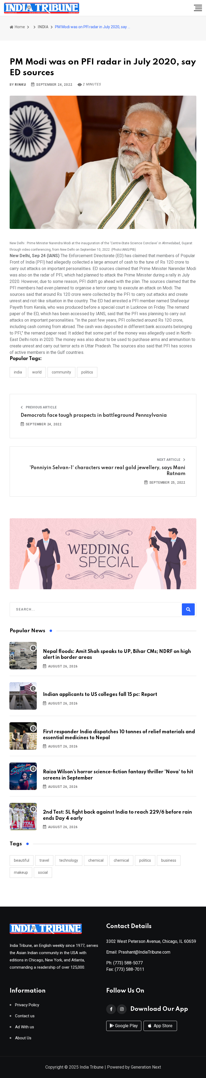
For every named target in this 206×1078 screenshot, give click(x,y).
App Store (162, 1025)
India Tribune (92, 1067)
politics (145, 860)
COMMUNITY (61, 372)
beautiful (21, 860)
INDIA (43, 27)
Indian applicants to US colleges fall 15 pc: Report (100, 694)
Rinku (20, 85)
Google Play (126, 1025)
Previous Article (41, 407)
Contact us (25, 1016)
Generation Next (146, 1067)
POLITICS (87, 372)
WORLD (37, 372)
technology (68, 860)
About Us (23, 1038)
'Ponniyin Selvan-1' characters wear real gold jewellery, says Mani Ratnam (107, 470)
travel (44, 860)
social (43, 872)
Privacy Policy (27, 1005)
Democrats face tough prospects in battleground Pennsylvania (94, 415)
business (168, 860)
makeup (21, 872)
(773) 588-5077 (128, 962)
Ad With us (24, 1027)
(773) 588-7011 (129, 969)
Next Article (169, 460)
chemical (96, 860)
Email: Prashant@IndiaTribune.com (138, 952)
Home (19, 27)
